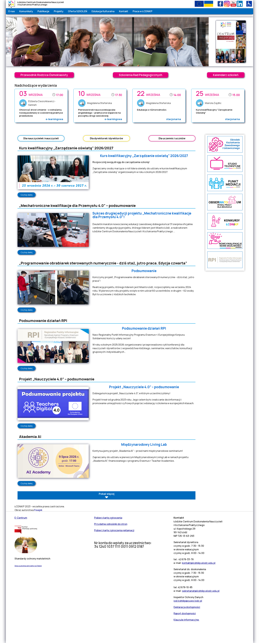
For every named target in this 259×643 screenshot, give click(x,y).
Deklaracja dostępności (187, 607)
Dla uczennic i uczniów (172, 138)
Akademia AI (30, 436)
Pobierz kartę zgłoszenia (108, 517)
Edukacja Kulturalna (103, 11)
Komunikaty (26, 11)
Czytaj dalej (28, 194)
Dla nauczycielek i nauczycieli (41, 138)
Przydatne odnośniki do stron (110, 524)
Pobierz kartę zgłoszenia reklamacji (114, 530)
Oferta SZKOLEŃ (77, 11)
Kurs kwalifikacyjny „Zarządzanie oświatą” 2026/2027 (66, 148)
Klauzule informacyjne (186, 619)
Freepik (38, 510)
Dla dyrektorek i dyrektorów (106, 138)
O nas (11, 11)
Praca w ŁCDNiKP (142, 11)
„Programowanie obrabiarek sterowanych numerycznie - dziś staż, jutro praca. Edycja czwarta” (103, 263)
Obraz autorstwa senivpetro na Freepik (28, 566)
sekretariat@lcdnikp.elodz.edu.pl (200, 591)
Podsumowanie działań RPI (43, 320)
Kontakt (123, 11)
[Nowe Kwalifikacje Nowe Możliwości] (225, 248)
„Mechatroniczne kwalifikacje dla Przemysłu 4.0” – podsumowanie (77, 205)
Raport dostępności (185, 613)
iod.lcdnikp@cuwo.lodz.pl (188, 600)
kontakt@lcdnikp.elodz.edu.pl (198, 563)
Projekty (58, 11)
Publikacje (43, 11)
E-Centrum (21, 517)
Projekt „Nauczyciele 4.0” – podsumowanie (56, 379)
